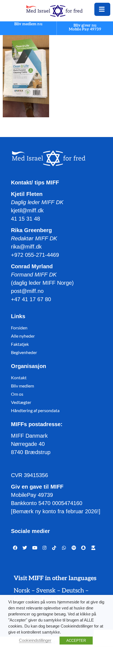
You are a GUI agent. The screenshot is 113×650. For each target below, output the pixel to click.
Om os (17, 394)
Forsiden (19, 327)
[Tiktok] (54, 548)
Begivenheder (24, 352)
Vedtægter (21, 402)
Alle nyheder (23, 335)
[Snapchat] (84, 548)
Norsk (22, 590)
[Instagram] (44, 548)
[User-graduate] (93, 548)
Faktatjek (20, 344)
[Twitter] (25, 548)
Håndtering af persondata (35, 410)
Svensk (46, 590)
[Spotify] (74, 548)
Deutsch (73, 590)
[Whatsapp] (64, 548)
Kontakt (19, 377)
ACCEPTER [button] (76, 640)
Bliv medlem (22, 385)
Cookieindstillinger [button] (35, 640)
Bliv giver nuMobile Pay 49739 (85, 27)
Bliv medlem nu (28, 24)
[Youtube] (34, 548)
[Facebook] (15, 548)
